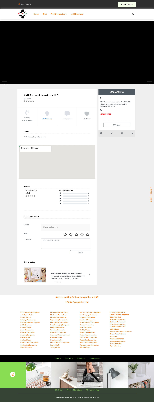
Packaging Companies (88, 340)
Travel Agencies (115, 343)
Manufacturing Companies (89, 322)
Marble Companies (86, 325)
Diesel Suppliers (26, 347)
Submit (80, 252)
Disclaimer (59, 390)
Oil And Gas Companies (88, 337)
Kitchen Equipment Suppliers (90, 312)
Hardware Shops (56, 337)
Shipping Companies (117, 319)
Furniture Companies (57, 330)
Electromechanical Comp (59, 312)
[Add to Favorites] (87, 115)
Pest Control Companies (88, 342)
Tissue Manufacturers (117, 334)
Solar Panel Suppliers (117, 324)
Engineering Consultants (59, 320)
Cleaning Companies (27, 335)
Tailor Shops (114, 329)
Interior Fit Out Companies (59, 342)
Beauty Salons (25, 317)
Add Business (77, 14)
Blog (45, 14)
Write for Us (81, 358)
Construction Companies (29, 342)
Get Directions (47, 119)
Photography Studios (117, 312)
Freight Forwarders (57, 327)
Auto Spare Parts (26, 315)
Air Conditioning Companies (30, 312)
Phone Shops (85, 347)
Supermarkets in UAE (117, 327)
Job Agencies (55, 347)
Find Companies (58, 14)
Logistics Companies (87, 317)
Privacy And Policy (92, 390)
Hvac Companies (56, 340)
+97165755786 (105, 114)
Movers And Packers (87, 332)
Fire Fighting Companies (59, 322)
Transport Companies (117, 341)
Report (117, 125)
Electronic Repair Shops (58, 315)
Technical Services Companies (121, 331)
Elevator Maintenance (58, 317)
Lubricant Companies (87, 320)
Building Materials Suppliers (30, 322)
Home (36, 14)
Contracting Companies (28, 345)
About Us (57, 358)
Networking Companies (88, 335)
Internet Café (55, 345)
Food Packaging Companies (60, 325)
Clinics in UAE (25, 337)
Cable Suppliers (26, 325)
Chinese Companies (27, 332)
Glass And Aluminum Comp (60, 335)
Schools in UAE (115, 317)
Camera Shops (25, 327)
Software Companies (117, 322)
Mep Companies (86, 327)
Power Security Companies (119, 314)
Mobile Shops (85, 330)
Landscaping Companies (89, 315)
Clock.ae (95, 397)
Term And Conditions (74, 390)
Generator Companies (58, 332)
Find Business (95, 358)
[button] (133, 14)
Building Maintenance (28, 320)
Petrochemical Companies (89, 345)
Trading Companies (117, 339)
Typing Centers (115, 346)
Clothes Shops (25, 340)
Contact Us (69, 358)
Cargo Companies (26, 330)
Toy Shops (113, 336)
